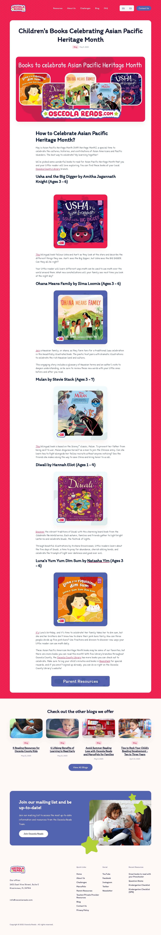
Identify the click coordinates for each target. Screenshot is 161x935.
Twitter (106, 886)
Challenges (85, 8)
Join (38, 350)
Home (79, 874)
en (123, 8)
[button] (58, 8)
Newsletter (107, 890)
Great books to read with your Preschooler (140, 875)
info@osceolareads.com (21, 900)
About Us (71, 8)
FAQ (106, 8)
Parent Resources (80, 681)
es (130, 8)
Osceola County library (69, 657)
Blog (97, 8)
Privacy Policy (82, 910)
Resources (57, 8)
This (38, 254)
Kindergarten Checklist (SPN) (139, 890)
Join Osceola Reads (33, 833)
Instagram (107, 882)
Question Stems (136, 881)
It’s (37, 632)
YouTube (106, 874)
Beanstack (104, 661)
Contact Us (144, 8)
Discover (40, 531)
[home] (18, 8)
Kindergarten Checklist (139, 885)
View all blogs (80, 767)
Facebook (107, 878)
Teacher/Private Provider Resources (87, 896)
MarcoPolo (81, 886)
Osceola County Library (48, 169)
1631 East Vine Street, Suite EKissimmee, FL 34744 (24, 886)
